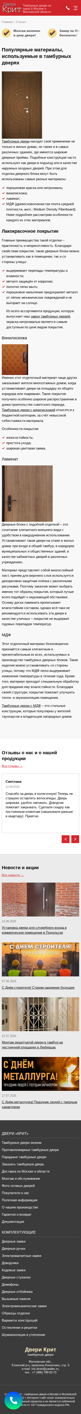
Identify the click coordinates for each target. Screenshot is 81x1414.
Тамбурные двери (15, 141)
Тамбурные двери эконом (21, 1142)
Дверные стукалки (16, 1277)
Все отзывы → (12, 766)
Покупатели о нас (15, 1193)
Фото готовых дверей (18, 1186)
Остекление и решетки (19, 1327)
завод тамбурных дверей (50, 316)
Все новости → (13, 875)
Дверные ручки (13, 1248)
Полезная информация (19, 1200)
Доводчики (10, 1263)
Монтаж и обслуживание (21, 1178)
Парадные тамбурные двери (24, 1157)
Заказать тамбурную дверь (23, 1164)
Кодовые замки (13, 1270)
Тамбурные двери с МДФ (21, 706)
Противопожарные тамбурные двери (30, 1150)
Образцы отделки (16, 1313)
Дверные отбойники (17, 1291)
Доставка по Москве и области (26, 1171)
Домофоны (10, 1284)
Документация (13, 1221)
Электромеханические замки (24, 1306)
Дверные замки (13, 1241)
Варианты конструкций (19, 1320)
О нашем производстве (20, 1207)
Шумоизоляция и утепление (23, 1335)
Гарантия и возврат (17, 1214)
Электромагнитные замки (21, 1256)
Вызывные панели (16, 1299)
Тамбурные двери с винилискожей (28, 410)
